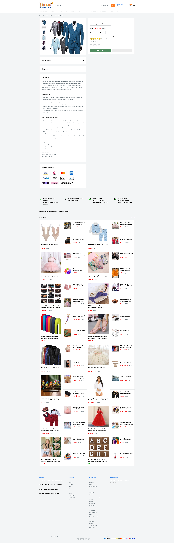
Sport (112, 11)
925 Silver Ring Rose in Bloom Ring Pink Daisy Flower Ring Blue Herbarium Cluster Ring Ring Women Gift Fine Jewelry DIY (126, 331)
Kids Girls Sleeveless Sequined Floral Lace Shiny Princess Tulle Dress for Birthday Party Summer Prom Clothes (79, 285)
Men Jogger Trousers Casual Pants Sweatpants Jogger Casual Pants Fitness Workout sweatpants (126, 438)
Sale (118, 11)
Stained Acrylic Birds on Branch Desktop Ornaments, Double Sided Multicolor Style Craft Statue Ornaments (51, 399)
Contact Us (92, 505)
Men (66, 11)
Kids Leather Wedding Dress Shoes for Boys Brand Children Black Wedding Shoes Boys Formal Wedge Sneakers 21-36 (126, 315)
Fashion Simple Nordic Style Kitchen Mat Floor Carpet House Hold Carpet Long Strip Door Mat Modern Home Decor (126, 254)
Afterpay (91, 488)
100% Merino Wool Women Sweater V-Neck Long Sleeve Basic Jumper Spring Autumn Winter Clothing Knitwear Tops (126, 269)
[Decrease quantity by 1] (96, 32)
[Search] (113, 5)
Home (85, 11)
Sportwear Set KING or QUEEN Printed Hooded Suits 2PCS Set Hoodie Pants (126, 392)
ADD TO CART (100, 50)
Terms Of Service (93, 525)
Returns (91, 523)
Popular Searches (93, 516)
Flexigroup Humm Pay (94, 497)
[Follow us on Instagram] (81, 539)
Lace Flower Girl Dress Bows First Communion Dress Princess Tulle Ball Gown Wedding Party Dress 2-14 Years (79, 423)
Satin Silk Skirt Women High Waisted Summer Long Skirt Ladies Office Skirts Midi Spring (79, 315)
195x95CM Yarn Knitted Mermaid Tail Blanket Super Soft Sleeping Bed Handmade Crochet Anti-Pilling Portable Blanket (98, 306)
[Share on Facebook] (91, 44)
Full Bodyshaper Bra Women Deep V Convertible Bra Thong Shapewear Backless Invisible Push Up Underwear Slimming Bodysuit (50, 245)
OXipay (91, 499)
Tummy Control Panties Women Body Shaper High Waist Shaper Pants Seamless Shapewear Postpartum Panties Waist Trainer (78, 377)
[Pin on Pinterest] (94, 44)
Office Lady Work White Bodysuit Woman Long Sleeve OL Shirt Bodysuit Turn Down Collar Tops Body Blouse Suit (98, 399)
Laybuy (91, 501)
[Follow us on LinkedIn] (89, 539)
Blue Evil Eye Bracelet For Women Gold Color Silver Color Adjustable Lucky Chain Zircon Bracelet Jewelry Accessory (78, 438)
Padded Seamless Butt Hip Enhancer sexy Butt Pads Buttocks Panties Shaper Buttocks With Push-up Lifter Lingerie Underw (78, 238)
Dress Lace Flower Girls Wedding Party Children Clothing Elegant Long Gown (97, 429)
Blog (90, 514)
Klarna (90, 484)
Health (52, 11)
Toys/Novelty (103, 11)
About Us (91, 519)
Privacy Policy (92, 527)
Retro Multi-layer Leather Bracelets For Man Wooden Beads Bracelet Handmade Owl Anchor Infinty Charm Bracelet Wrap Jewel (50, 306)
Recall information (93, 530)
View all (133, 217)
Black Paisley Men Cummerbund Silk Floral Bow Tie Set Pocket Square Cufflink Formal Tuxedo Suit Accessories (126, 285)
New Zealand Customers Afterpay (95, 491)
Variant (92, 20)
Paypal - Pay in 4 (93, 486)
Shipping (91, 521)
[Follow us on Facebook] (78, 539)
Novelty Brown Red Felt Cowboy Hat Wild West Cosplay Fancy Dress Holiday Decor (126, 300)
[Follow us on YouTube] (86, 539)
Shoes (72, 11)
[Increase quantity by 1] (104, 32)
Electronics (93, 11)
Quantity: (92, 32)
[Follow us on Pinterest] (83, 539)
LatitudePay (92, 503)
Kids (79, 11)
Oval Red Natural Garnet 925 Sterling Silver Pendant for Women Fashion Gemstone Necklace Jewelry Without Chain (126, 454)
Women (60, 11)
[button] (122, 50)
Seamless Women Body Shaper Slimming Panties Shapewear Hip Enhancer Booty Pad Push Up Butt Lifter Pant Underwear (78, 392)
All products (45, 15)
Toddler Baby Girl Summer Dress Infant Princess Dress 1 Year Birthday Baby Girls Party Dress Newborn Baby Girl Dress (79, 408)
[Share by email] (99, 44)
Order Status (92, 510)
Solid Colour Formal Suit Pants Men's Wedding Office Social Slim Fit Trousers (50, 337)
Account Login (92, 508)
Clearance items (43, 11)
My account (120, 6)
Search (91, 480)
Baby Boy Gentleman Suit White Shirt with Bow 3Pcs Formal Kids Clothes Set (98, 245)
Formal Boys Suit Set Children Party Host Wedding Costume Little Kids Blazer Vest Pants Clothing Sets (126, 238)
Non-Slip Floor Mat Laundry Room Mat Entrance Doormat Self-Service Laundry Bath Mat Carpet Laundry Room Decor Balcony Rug (79, 223)
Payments (91, 482)
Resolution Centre (93, 512)
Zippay (91, 494)
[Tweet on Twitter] (96, 44)
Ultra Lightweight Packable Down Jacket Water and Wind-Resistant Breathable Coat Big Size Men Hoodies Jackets (126, 346)
